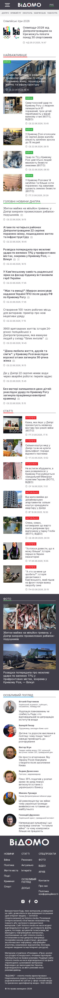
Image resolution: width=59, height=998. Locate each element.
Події (7, 875)
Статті (25, 853)
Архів (42, 871)
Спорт (7, 886)
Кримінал (9, 881)
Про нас (43, 885)
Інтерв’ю (26, 870)
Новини (9, 853)
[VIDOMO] (29, 5)
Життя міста (11, 870)
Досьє (25, 888)
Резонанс (26, 859)
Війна (7, 859)
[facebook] (29, 901)
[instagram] (23, 901)
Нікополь (27, 13)
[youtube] (36, 901)
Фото (42, 859)
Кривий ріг (15, 13)
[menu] (7, 5)
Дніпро (5, 13)
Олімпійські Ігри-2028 (16, 21)
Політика (9, 865)
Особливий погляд (28, 880)
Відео (42, 865)
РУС (52, 5)
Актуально (27, 865)
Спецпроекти (47, 853)
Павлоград (53, 13)
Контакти (44, 880)
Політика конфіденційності (48, 892)
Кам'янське (40, 13)
